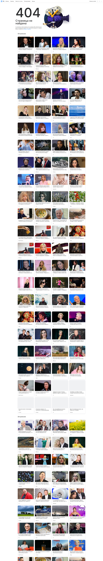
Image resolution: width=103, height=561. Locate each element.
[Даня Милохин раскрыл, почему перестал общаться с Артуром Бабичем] (26, 531)
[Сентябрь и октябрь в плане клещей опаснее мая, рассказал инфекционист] (77, 388)
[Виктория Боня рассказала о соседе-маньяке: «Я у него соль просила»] (43, 285)
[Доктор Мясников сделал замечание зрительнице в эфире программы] (60, 496)
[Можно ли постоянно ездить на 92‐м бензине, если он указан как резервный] (77, 148)
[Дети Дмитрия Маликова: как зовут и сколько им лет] (43, 79)
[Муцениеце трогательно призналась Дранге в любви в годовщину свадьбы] (43, 113)
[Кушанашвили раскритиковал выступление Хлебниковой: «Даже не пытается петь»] (77, 45)
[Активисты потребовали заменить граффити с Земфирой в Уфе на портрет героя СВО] (60, 285)
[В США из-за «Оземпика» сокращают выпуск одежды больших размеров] (43, 514)
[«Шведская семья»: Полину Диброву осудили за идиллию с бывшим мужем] (60, 388)
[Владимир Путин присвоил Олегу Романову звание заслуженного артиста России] (26, 216)
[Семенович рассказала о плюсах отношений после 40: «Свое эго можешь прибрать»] (77, 531)
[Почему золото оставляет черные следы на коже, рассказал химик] (60, 182)
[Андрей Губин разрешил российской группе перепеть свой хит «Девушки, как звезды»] (43, 319)
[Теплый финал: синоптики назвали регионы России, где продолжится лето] (26, 514)
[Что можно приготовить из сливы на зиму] (26, 548)
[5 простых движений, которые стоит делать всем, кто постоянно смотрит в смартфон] (26, 388)
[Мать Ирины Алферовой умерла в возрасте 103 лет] (43, 199)
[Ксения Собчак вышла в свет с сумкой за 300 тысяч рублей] (26, 474)
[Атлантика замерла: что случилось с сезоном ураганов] (43, 405)
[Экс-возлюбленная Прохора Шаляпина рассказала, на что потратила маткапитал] (77, 514)
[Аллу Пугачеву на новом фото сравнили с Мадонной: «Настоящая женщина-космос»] (26, 302)
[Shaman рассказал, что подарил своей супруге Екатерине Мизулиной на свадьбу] (77, 79)
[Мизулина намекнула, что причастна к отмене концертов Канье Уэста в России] (60, 45)
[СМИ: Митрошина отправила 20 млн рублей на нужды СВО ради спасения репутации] (26, 131)
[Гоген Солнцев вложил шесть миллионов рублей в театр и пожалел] (60, 113)
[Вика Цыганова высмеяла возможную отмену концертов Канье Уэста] (60, 131)
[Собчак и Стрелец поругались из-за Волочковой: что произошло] (43, 388)
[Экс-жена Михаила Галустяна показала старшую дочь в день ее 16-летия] (60, 234)
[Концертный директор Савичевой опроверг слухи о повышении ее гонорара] (43, 131)
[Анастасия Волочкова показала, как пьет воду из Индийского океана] (26, 96)
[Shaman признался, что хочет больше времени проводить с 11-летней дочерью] (26, 496)
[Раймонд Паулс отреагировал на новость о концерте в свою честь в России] (60, 216)
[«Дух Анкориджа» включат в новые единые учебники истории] (43, 165)
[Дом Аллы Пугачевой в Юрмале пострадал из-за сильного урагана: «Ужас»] (26, 199)
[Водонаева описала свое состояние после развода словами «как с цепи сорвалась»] (77, 371)
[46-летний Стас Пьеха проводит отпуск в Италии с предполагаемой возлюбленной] (43, 440)
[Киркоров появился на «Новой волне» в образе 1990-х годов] (43, 457)
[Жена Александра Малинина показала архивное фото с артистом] (60, 514)
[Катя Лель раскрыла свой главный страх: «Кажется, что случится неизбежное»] (60, 337)
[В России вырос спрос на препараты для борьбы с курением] (26, 148)
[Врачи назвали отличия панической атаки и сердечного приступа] (43, 423)
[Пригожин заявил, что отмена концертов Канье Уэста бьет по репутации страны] (77, 440)
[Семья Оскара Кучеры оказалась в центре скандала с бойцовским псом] (26, 45)
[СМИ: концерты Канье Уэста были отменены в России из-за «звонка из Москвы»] (60, 148)
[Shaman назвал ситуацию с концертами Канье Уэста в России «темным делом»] (77, 319)
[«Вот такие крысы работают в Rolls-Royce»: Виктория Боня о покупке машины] (43, 548)
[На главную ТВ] (3, 1)
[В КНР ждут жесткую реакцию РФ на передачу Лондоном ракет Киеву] (60, 548)
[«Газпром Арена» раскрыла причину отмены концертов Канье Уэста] (26, 423)
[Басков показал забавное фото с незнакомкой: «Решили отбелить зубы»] (77, 337)
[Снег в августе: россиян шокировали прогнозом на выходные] (60, 199)
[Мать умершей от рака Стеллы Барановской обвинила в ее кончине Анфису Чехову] (43, 337)
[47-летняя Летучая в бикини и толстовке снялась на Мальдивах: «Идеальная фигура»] (77, 457)
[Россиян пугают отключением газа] (26, 405)
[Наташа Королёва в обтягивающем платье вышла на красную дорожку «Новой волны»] (60, 79)
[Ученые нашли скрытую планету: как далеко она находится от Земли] (43, 474)
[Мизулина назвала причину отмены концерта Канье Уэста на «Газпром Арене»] (26, 285)
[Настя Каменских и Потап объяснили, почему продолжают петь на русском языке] (60, 440)
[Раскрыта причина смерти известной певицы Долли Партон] (43, 531)
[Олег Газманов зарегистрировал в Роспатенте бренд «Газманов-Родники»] (77, 302)
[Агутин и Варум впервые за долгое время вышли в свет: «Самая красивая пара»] (26, 440)
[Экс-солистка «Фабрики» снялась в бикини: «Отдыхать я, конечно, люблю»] (43, 268)
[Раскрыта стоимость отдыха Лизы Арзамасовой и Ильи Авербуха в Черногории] (77, 182)
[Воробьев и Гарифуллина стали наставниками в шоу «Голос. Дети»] (26, 337)
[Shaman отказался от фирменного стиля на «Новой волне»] (60, 96)
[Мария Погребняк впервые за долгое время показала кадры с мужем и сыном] (77, 548)
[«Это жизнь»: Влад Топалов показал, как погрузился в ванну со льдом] (26, 182)
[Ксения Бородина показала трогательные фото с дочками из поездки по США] (60, 371)
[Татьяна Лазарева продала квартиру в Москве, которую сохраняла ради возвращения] (60, 319)
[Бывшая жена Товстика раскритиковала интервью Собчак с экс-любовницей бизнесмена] (77, 165)
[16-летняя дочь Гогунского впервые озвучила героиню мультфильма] (26, 354)
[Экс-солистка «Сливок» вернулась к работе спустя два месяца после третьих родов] (77, 354)
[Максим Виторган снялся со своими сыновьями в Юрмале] (43, 302)
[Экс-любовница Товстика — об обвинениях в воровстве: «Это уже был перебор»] (77, 285)
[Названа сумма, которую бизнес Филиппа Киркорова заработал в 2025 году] (60, 302)
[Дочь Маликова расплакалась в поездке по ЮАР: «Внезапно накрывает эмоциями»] (77, 216)
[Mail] (1, 1)
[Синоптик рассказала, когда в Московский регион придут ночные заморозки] (43, 148)
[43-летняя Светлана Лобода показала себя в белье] (60, 531)
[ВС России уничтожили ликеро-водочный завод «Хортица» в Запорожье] (60, 354)
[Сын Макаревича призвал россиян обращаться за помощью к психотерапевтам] (43, 496)
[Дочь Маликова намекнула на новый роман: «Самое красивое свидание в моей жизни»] (77, 268)
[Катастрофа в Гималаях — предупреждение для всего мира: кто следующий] (60, 165)
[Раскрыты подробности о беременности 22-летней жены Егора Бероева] (43, 371)
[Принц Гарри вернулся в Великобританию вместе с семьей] (26, 457)
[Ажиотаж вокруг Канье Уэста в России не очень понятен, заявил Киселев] (77, 474)
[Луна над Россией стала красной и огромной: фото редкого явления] (26, 371)
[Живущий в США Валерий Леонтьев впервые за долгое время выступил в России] (77, 251)
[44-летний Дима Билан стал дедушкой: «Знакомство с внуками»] (77, 96)
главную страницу (27, 29)
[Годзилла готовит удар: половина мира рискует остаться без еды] (77, 113)
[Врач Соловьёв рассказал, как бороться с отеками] (77, 405)
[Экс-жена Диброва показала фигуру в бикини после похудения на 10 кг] (60, 405)
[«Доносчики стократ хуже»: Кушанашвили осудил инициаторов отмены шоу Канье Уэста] (43, 96)
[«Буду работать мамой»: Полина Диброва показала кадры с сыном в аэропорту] (60, 62)
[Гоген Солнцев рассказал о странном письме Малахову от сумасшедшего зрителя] (77, 62)
